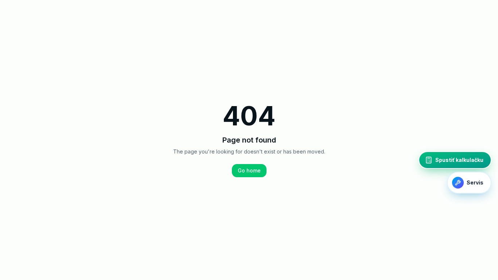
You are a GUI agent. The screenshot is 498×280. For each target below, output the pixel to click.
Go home (249, 170)
